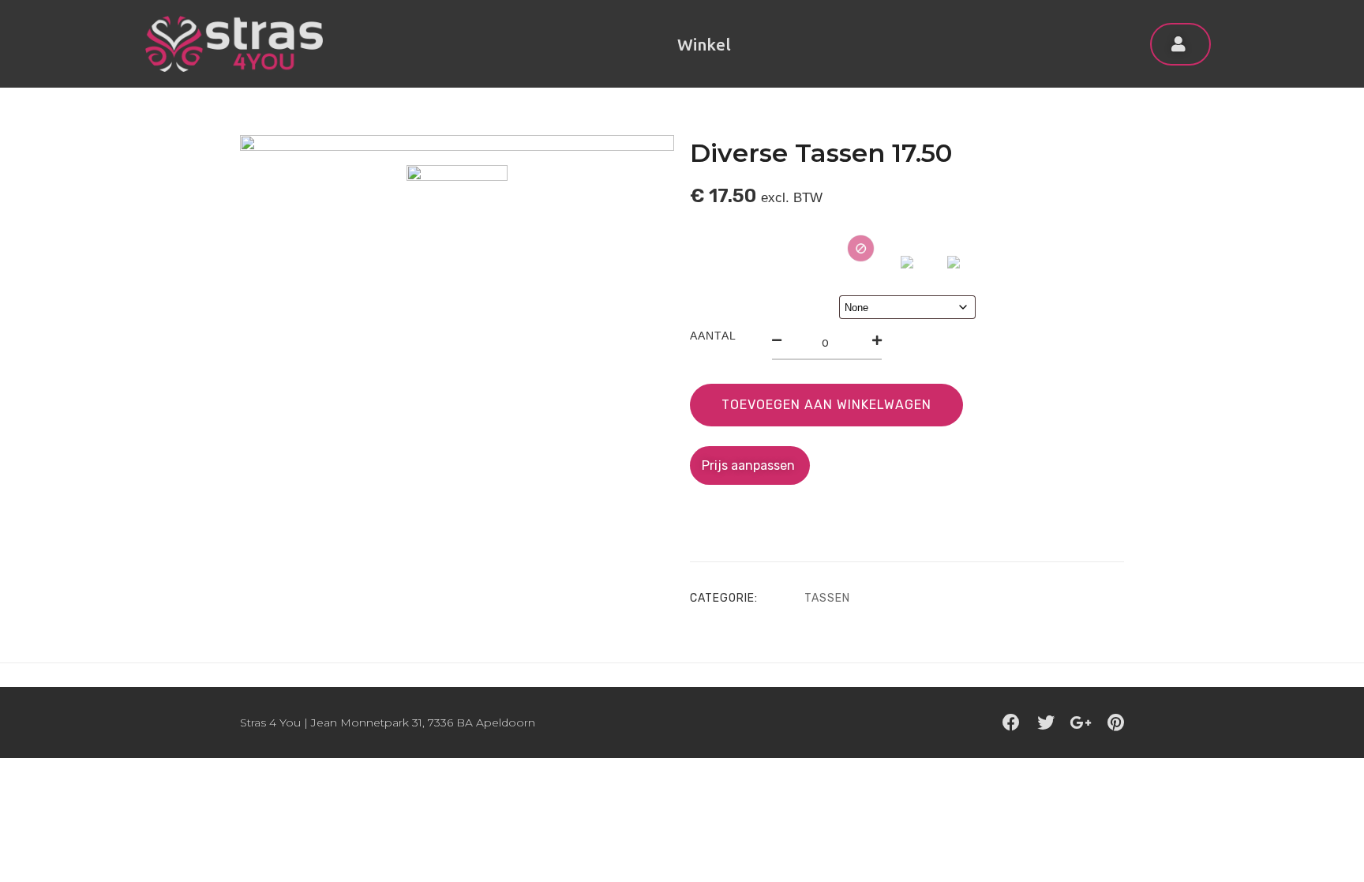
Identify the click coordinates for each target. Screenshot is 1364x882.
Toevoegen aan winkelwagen (826, 404)
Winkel (704, 44)
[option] (457, 143)
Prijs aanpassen (750, 465)
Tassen (827, 598)
